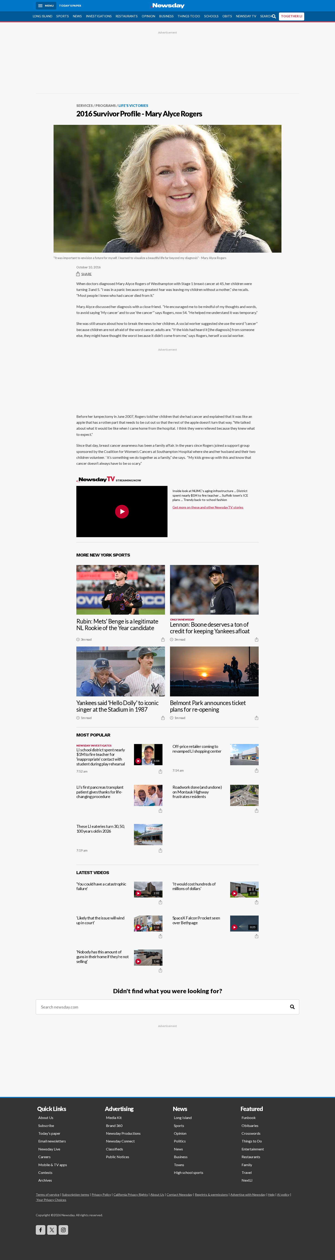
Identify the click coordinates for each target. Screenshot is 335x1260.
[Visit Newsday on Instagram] (63, 1230)
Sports (62, 16)
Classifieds (114, 1149)
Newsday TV (246, 16)
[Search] (292, 1007)
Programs (105, 105)
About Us (45, 1117)
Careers (44, 1157)
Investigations (99, 16)
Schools (211, 16)
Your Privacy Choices (51, 1200)
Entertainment (253, 1149)
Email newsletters (52, 1141)
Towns (179, 1164)
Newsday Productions (123, 1133)
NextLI (247, 1180)
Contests (45, 1172)
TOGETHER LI (291, 16)
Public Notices (117, 1157)
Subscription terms (75, 1194)
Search (266, 16)
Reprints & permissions (211, 1194)
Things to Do (189, 16)
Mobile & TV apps (52, 1164)
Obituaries (250, 1125)
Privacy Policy (101, 1194)
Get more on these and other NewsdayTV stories (208, 507)
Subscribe (46, 1125)
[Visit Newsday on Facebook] (40, 1230)
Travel (247, 1172)
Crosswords (251, 1133)
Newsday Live (49, 1149)
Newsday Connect (120, 1141)
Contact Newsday (179, 1194)
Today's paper (49, 1133)
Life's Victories (133, 105)
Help (271, 1194)
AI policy (283, 1194)
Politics (180, 1141)
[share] (163, 639)
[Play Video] (122, 511)
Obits (227, 16)
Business (166, 16)
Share (86, 274)
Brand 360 (114, 1125)
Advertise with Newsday (247, 1194)
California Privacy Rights (130, 1194)
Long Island (42, 16)
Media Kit (114, 1117)
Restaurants (127, 16)
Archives (45, 1180)
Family (247, 1164)
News (77, 16)
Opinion (148, 16)
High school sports (188, 1172)
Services (84, 105)
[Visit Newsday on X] (52, 1230)
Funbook (249, 1117)
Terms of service (47, 1194)
